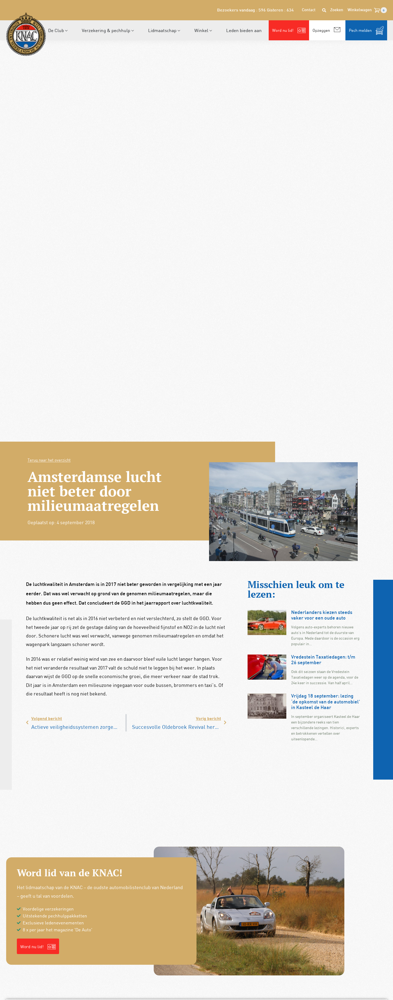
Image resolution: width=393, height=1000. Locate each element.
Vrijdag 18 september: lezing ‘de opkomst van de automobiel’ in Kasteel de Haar (325, 702)
